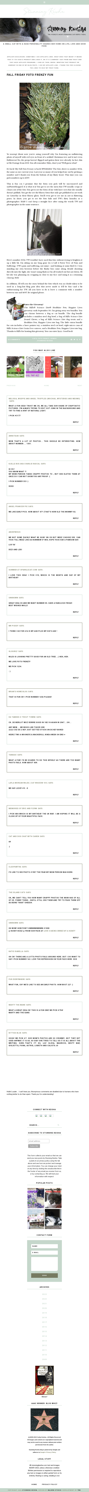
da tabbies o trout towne (22, 717)
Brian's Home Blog (18, 692)
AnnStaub (14, 436)
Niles (49, 163)
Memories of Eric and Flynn (23, 808)
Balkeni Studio (54, 1490)
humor (54, 338)
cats (34, 338)
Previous (11, 385)
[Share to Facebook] (71, 340)
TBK (79, 1490)
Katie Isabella (16, 951)
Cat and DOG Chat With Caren (24, 836)
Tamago (13, 755)
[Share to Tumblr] (77, 340)
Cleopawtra (15, 867)
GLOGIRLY (13, 651)
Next (80, 385)
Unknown (13, 598)
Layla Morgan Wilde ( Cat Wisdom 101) (28, 783)
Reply (76, 422)
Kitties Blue (15, 1033)
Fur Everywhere (17, 979)
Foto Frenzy (43, 338)
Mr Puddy (14, 626)
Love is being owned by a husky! (59, 931)
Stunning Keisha (45, 341)
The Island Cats (17, 892)
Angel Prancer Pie (18, 506)
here (60, 331)
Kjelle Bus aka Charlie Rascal (24, 464)
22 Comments (14, 339)
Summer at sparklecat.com (23, 570)
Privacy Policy (49, 1484)
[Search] (58, 1125)
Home (46, 385)
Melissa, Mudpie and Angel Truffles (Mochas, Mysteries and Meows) (44, 399)
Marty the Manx (17, 1005)
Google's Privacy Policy (48, 1452)
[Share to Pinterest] (79, 340)
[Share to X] (74, 340)
